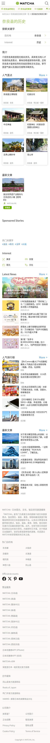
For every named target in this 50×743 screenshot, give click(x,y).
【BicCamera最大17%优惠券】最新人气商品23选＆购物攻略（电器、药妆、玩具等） (34, 364)
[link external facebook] (4, 579)
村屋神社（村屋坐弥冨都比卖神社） (36, 125)
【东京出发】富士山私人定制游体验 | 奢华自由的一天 (34, 473)
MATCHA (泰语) (9, 610)
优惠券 (40, 9)
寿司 (12, 244)
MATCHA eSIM (8, 661)
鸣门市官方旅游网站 (11, 693)
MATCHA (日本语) (10, 593)
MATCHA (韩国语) (10, 615)
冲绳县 (28, 559)
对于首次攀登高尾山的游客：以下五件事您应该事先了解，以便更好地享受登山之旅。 (34, 437)
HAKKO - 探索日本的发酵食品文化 (17, 698)
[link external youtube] (21, 579)
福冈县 (5, 559)
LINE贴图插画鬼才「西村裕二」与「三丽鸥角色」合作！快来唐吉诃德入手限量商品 (34, 304)
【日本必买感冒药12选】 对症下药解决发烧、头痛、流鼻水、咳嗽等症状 (34, 389)
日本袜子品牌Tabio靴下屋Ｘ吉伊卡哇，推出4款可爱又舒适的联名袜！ (34, 317)
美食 (8, 259)
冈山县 (28, 565)
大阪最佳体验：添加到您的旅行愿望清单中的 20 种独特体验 (34, 461)
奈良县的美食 (26, 9)
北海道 (28, 553)
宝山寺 (30, 154)
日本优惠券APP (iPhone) (13, 650)
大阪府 (28, 547)
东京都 (5, 547)
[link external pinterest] (15, 579)
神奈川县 (6, 565)
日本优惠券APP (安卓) (12, 655)
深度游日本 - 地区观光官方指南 (15, 667)
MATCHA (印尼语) (10, 627)
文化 (31, 264)
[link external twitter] (10, 579)
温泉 (5, 244)
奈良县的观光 (9, 9)
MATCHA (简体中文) (11, 621)
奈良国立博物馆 (10, 94)
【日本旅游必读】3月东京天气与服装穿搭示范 (34, 413)
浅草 (18, 244)
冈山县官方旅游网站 (11, 681)
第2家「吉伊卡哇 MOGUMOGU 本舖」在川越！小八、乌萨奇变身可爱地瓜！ (33, 343)
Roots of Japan (9, 687)
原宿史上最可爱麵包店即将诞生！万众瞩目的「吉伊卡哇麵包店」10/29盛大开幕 (34, 329)
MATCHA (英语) (9, 598)
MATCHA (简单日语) (11, 638)
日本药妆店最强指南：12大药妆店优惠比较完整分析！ (33, 375)
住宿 (31, 259)
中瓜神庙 (7, 124)
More (42, 75)
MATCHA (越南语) (10, 632)
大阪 (25, 244)
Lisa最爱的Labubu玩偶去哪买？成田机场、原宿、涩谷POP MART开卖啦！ (24, 291)
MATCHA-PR (11, 203)
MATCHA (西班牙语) (11, 644)
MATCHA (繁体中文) (11, 604)
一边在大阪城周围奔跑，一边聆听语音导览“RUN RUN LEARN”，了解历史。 (34, 449)
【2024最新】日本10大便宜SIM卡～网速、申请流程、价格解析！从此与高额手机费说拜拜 (34, 402)
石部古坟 (31, 94)
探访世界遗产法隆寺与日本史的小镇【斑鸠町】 (13, 197)
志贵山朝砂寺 (9, 154)
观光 (8, 264)
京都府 (5, 553)
